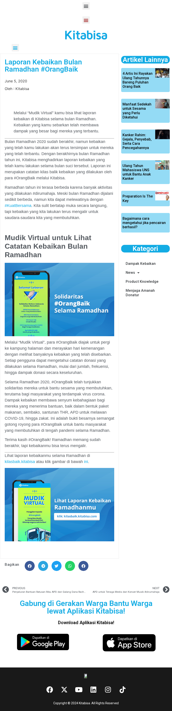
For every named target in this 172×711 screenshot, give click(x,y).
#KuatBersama (18, 205)
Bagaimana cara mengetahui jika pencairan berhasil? (144, 222)
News (130, 272)
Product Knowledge (142, 281)
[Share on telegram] (43, 566)
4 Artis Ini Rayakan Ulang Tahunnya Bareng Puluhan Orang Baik (138, 80)
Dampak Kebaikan (141, 263)
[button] (86, 6)
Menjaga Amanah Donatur (140, 292)
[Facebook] (49, 689)
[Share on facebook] (30, 566)
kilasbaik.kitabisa (20, 461)
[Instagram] (108, 689)
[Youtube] (79, 689)
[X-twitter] (64, 689)
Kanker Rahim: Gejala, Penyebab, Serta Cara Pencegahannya (137, 141)
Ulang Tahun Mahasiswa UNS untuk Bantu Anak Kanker (137, 172)
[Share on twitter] (57, 566)
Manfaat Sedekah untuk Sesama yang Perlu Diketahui (137, 110)
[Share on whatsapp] (70, 566)
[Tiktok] (122, 689)
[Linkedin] (93, 689)
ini (86, 461)
